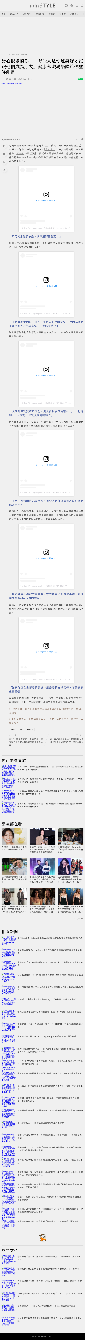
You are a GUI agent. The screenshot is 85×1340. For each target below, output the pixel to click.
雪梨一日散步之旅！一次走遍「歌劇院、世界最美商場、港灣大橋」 (49, 1221)
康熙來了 (30, 729)
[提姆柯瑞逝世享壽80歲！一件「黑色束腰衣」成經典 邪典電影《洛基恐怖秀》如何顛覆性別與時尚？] (9, 1052)
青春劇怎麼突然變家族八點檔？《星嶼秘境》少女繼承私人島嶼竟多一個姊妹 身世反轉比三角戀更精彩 (42, 909)
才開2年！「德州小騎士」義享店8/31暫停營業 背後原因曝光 (46, 999)
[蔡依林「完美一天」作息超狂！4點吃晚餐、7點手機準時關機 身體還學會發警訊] (9, 1200)
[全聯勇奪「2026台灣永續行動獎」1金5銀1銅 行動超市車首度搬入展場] (9, 966)
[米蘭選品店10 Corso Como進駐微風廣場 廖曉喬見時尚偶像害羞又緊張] (9, 953)
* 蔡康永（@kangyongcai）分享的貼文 (36, 228)
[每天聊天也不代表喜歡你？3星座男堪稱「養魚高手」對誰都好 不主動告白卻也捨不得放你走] (9, 782)
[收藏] (4, 162)
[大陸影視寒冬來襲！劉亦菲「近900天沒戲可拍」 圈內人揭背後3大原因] (9, 1284)
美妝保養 (40, 13)
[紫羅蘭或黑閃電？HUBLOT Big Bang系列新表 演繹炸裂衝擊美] (9, 1040)
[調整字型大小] (4, 170)
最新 (4, 13)
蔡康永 (13, 729)
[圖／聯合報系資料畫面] (42, 110)
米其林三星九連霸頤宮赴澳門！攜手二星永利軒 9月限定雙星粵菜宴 (49, 1073)
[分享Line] (4, 154)
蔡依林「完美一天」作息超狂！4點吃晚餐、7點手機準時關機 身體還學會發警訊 (42, 849)
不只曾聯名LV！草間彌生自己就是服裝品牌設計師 (40, 1122)
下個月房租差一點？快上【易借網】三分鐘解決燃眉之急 (70, 849)
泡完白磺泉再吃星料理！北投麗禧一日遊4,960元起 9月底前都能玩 (49, 1011)
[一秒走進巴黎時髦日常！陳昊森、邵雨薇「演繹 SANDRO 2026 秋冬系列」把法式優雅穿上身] (9, 1064)
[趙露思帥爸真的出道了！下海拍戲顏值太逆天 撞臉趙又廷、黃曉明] (9, 1272)
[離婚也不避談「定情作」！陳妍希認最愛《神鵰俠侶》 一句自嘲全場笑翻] (9, 1138)
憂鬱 (21, 729)
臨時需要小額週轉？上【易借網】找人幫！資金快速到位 (14, 879)
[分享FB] (4, 146)
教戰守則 (24, 54)
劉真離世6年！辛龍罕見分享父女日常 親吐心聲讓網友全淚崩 (46, 1305)
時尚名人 (14, 13)
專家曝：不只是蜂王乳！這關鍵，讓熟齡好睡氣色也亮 (14, 848)
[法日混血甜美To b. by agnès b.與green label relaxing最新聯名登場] (9, 978)
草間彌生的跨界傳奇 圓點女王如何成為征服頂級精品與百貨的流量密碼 (50, 1110)
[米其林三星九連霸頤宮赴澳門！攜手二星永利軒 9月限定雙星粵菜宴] (9, 1077)
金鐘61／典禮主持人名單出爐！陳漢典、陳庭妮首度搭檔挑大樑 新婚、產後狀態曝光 (42, 879)
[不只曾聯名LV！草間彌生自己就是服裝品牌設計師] (9, 1126)
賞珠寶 (62, 13)
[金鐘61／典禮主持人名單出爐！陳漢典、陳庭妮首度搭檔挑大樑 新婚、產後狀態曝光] (9, 1101)
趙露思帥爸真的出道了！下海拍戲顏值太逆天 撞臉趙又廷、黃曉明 (48, 1268)
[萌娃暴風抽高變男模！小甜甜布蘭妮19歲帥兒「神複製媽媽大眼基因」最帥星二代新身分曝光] (9, 1188)
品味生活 (74, 13)
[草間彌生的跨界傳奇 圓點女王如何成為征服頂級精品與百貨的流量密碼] (9, 1114)
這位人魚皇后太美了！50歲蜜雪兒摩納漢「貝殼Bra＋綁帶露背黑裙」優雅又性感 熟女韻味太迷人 (70, 909)
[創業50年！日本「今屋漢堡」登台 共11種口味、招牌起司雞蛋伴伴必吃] (9, 1027)
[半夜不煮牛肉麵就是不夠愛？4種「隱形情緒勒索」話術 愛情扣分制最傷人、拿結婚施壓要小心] (9, 807)
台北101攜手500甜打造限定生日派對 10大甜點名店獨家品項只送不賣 (49, 937)
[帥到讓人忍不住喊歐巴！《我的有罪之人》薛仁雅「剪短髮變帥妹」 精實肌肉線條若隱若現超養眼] (9, 1212)
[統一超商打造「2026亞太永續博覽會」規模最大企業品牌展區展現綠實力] (9, 990)
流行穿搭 (27, 13)
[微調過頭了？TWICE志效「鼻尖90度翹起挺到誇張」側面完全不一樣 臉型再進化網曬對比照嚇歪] (9, 1151)
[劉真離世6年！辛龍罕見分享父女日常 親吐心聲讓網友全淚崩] (9, 1309)
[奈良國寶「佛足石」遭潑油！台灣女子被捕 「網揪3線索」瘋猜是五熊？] (9, 1260)
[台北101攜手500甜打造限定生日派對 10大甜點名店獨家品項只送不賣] (9, 941)
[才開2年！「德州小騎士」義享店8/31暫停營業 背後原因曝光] (9, 1003)
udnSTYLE (6, 54)
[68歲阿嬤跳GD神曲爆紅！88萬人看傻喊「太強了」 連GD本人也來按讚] (9, 1297)
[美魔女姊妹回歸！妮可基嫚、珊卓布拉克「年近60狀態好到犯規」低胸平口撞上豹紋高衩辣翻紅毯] (9, 1175)
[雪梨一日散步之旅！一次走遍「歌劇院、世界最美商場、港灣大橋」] (9, 1225)
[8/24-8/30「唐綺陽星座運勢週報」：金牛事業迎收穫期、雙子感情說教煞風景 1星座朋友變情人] (9, 770)
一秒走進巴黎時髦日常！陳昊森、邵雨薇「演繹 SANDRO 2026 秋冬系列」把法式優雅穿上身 (14, 909)
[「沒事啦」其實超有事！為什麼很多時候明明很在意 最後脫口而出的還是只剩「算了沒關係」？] (9, 794)
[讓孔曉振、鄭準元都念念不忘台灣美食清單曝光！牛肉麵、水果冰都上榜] (9, 1089)
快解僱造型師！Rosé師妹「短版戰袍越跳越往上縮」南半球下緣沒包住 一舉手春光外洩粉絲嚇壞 (70, 879)
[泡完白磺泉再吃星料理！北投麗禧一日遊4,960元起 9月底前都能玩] (9, 1015)
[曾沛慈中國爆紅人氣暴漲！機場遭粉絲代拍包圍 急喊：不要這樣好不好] (9, 1163)
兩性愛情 (15, 54)
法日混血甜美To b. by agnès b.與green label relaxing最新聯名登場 (50, 974)
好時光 (52, 13)
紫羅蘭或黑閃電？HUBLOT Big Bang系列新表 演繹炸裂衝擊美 (46, 1036)
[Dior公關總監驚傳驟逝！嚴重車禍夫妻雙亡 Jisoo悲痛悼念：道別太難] (9, 1321)
